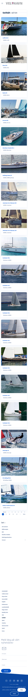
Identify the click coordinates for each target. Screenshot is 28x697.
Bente (8, 95)
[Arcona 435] (14, 108)
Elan (8, 67)
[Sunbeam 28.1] (14, 383)
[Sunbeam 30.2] (14, 356)
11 (13, 514)
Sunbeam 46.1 (6, 258)
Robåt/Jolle (5, 612)
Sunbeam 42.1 (6, 285)
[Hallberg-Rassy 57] (14, 163)
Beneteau (9, 150)
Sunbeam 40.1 (6, 313)
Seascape (9, 452)
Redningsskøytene (6, 537)
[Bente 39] (14, 81)
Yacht (3, 628)
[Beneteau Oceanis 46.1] (14, 136)
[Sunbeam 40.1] (14, 301)
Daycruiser (4, 596)
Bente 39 (5, 93)
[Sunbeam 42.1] (14, 274)
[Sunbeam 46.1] (14, 246)
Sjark (3, 620)
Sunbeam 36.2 (6, 340)
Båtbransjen (5, 529)
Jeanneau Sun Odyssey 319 (9, 230)
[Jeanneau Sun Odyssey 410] (14, 191)
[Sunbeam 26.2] (14, 411)
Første (4, 512)
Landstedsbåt (5, 607)
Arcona (8, 122)
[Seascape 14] (14, 439)
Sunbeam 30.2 (6, 368)
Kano (3, 631)
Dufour (8, 507)
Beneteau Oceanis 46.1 (8, 148)
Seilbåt (4, 40)
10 (9, 514)
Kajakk (3, 601)
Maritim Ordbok (6, 534)
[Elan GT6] (14, 53)
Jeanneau (9, 205)
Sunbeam (5, 260)
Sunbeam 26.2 (6, 423)
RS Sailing (5, 480)
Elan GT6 (5, 65)
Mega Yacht (5, 609)
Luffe (8, 40)
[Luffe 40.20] (14, 26)
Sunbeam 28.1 (6, 395)
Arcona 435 (5, 120)
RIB (3, 615)
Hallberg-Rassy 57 (7, 175)
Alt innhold (5, 526)
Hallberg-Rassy (10, 177)
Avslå (14, 693)
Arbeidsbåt (4, 591)
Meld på (6, 670)
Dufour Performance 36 (9, 505)
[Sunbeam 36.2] (14, 328)
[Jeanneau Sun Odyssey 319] (14, 218)
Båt (3, 532)
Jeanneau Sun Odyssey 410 (9, 203)
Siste (24, 514)
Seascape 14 (6, 450)
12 (16, 514)
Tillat (21, 690)
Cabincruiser (5, 593)
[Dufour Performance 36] (14, 494)
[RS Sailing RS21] (14, 466)
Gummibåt (4, 599)
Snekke (4, 623)
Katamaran (5, 604)
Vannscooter (5, 625)
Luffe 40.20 (5, 38)
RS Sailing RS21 (7, 478)
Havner (4, 540)
